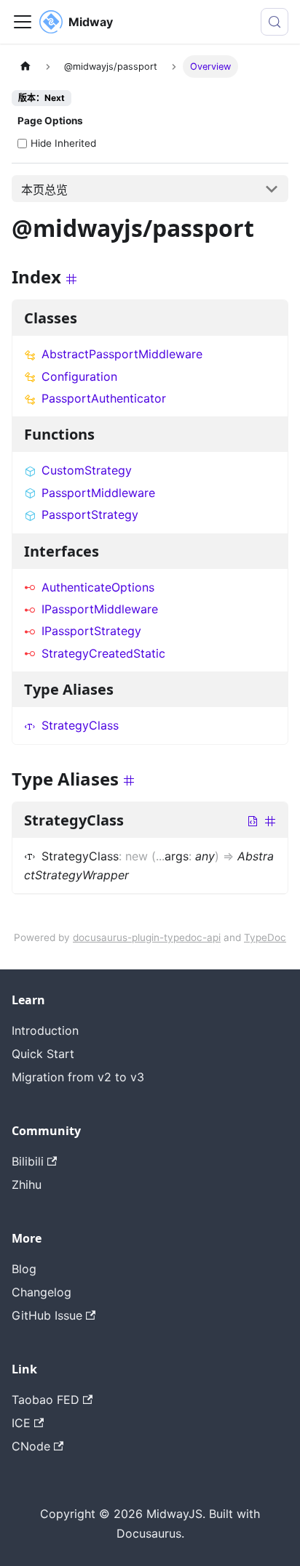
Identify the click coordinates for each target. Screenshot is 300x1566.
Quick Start (43, 1053)
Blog (24, 1269)
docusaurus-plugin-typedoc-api (147, 937)
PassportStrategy (90, 514)
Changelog (41, 1292)
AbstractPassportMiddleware (122, 354)
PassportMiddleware (98, 492)
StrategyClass (80, 725)
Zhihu (27, 1184)
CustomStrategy (87, 470)
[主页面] (25, 66)
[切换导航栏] (22, 22)
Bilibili (28, 1161)
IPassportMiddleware (100, 609)
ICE (21, 1423)
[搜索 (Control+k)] (274, 22)
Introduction (45, 1030)
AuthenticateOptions (98, 587)
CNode (31, 1446)
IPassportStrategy (91, 630)
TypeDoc (265, 937)
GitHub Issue (47, 1315)
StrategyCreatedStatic (103, 653)
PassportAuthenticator (104, 398)
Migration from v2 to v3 (78, 1077)
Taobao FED (45, 1399)
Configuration (79, 376)
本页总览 (44, 189)
